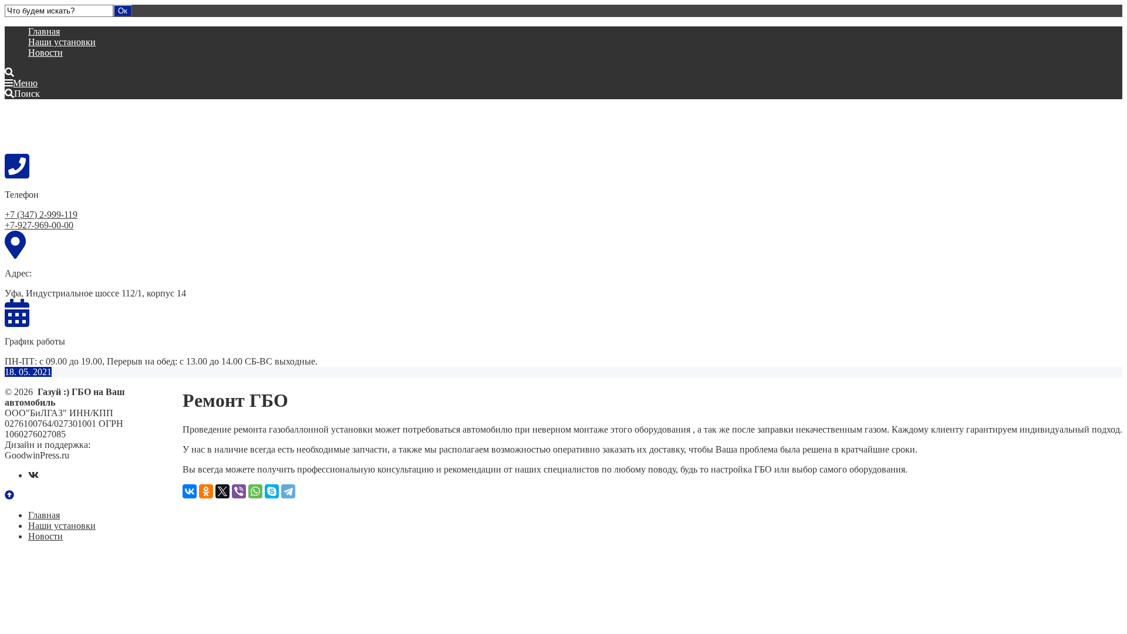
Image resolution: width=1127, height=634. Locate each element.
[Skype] (272, 491)
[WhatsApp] (255, 491)
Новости (45, 53)
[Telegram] (288, 491)
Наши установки (62, 42)
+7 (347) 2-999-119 (41, 215)
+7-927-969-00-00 (39, 225)
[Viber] (239, 491)
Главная (44, 31)
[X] (222, 491)
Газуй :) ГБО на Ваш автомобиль (93, 125)
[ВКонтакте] (190, 491)
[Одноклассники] (206, 491)
